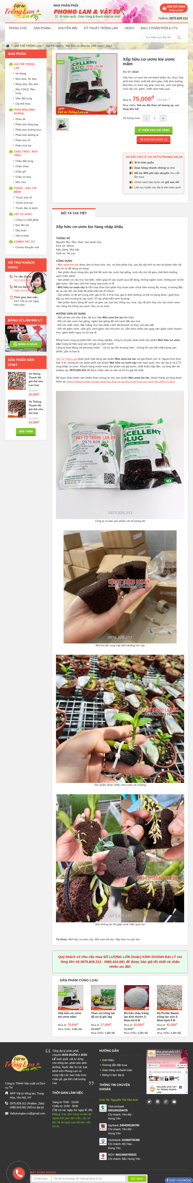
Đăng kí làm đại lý (113, 1075)
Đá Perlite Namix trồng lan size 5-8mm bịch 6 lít (168, 1016)
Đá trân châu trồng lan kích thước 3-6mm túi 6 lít (136, 1016)
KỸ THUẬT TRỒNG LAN (101, 28)
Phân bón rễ (22, 140)
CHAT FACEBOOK (179, 1180)
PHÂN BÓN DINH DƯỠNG (24, 111)
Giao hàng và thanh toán (117, 1070)
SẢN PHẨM (42, 28)
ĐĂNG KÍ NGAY (28, 344)
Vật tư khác (22, 235)
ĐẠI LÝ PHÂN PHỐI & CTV (159, 28)
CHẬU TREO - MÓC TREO (26, 153)
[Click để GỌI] (18, 1173)
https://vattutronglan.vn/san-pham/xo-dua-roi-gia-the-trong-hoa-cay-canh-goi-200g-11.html (121, 381)
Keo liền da (22, 225)
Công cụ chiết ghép (27, 219)
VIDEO (129, 28)
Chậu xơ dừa (23, 176)
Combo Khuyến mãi (27, 247)
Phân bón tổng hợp (26, 124)
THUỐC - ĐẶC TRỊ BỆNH (25, 190)
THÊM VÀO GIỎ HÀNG (156, 130)
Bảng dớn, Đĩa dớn (26, 84)
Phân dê (20, 119)
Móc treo (20, 182)
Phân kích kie (23, 145)
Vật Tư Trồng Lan (66, 358)
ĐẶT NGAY (137, 1178)
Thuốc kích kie (24, 202)
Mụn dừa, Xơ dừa (26, 78)
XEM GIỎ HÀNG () (156, 139)
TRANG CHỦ (17, 28)
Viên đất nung (23, 98)
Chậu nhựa (22, 166)
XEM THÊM (26, 431)
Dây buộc (21, 230)
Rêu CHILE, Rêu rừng (25, 91)
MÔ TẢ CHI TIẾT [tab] (74, 213)
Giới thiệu (108, 1060)
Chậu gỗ (20, 171)
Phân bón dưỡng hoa (28, 129)
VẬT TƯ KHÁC (23, 214)
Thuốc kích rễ (23, 197)
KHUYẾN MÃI (67, 28)
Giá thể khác (53, 45)
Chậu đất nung (24, 160)
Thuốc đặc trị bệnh (26, 208)
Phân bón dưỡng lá (26, 134)
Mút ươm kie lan (68, 264)
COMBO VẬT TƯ (24, 241)
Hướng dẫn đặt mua (114, 1065)
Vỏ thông (20, 73)
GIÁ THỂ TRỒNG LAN (28, 45)
